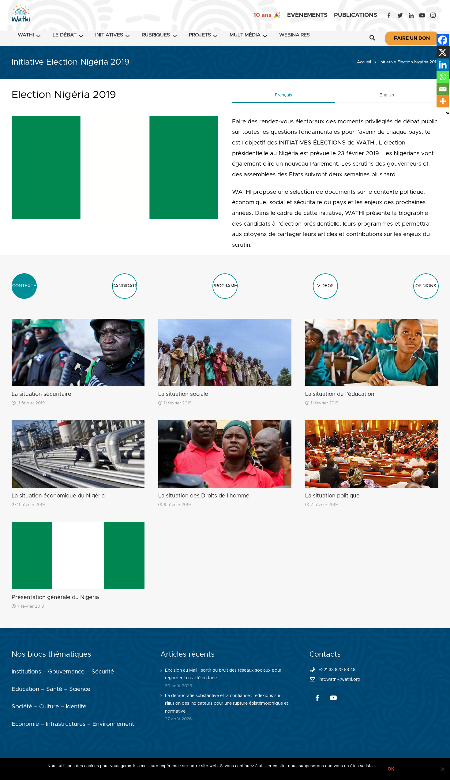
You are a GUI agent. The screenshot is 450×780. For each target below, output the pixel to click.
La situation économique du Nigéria (58, 496)
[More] (443, 101)
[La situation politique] (371, 454)
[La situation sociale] (224, 352)
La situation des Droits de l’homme (203, 496)
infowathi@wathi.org (339, 679)
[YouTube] (422, 15)
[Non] (442, 769)
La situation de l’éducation (339, 394)
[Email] (443, 89)
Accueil (364, 62)
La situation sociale (183, 394)
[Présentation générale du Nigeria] (78, 555)
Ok (391, 769)
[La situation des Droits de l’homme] (224, 454)
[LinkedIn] (411, 15)
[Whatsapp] (443, 77)
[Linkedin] (443, 64)
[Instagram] (433, 15)
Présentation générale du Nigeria (55, 597)
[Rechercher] (372, 38)
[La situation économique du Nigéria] (78, 454)
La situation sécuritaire (41, 394)
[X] (443, 52)
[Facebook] (389, 15)
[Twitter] (400, 15)
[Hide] (447, 113)
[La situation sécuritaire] (78, 352)
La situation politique (332, 496)
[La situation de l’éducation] (371, 352)
